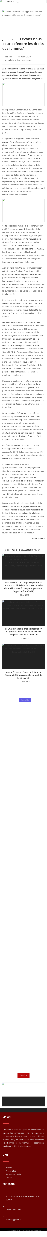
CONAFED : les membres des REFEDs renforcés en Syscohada (21, 799)
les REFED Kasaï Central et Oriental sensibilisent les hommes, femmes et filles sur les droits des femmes (22, 831)
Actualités (9, 60)
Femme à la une (24, 60)
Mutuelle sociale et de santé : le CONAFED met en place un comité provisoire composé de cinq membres (21, 1013)
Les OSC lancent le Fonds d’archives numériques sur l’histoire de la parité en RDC (23, 1048)
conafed (8, 56)
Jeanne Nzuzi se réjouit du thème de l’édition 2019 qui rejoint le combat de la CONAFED (23, 675)
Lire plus (23, 1075)
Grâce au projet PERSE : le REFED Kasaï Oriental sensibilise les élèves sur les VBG (23, 974)
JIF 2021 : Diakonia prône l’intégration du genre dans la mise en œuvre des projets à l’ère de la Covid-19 (23, 631)
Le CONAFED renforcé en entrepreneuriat (16, 943)
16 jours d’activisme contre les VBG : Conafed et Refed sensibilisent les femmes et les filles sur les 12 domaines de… (23, 913)
